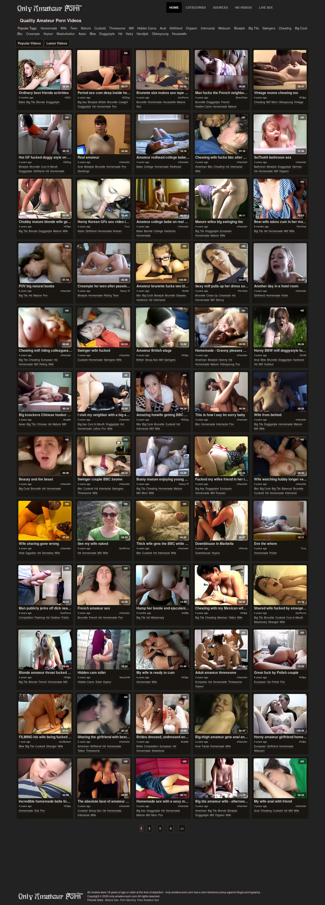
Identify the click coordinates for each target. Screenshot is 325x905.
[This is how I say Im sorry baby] (221, 392)
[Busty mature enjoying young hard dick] (162, 456)
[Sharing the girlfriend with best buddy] (103, 714)
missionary (157, 617)
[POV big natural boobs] (44, 263)
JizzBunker (65, 741)
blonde (40, 102)
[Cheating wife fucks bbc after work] (221, 134)
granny (223, 359)
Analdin (67, 419)
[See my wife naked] (103, 521)
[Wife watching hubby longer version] (280, 456)
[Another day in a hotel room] (280, 263)
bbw (93, 33)
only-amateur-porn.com (50, 896)
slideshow (158, 750)
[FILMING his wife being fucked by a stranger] (44, 714)
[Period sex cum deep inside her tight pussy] (103, 70)
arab (22, 553)
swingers (268, 28)
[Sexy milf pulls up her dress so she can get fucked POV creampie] (221, 263)
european (226, 231)
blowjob (239, 28)
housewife (179, 33)
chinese (42, 424)
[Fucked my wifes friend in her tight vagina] (221, 456)
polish (273, 553)
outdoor (269, 364)
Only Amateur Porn (48, 8)
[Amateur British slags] (162, 327)
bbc (20, 33)
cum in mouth (49, 166)
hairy (129, 33)
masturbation (66, 33)
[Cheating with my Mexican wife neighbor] (221, 585)
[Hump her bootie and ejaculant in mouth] (162, 585)
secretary (48, 553)
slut (138, 106)
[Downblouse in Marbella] (221, 521)
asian (82, 33)
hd (120, 33)
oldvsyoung (160, 33)
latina (96, 428)
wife (64, 28)
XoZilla (185, 613)
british (102, 102)
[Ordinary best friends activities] (44, 70)
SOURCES (220, 7)
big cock (301, 28)
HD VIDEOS (243, 7)
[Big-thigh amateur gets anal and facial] (221, 714)
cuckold (100, 28)
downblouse (202, 553)
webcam (224, 28)
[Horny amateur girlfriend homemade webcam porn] (280, 714)
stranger (273, 622)
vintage (298, 102)
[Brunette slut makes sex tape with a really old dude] (162, 70)
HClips (302, 97)
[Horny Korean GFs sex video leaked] (103, 199)
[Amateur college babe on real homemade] (162, 199)
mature (86, 28)
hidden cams (146, 28)
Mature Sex (112, 900)
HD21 (68, 97)
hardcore (170, 231)
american (201, 166)
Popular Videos (29, 43)
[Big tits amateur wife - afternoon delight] (221, 778)
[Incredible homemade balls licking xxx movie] (44, 778)
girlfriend (176, 28)
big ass (82, 102)
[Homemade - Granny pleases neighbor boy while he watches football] (221, 327)
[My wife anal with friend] (280, 778)
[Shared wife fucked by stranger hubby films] (280, 585)
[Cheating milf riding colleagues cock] (44, 327)
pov (114, 106)
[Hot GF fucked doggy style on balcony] (44, 134)
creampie (33, 33)
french (225, 102)
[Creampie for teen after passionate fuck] (103, 263)
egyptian (31, 553)
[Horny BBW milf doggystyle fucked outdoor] (280, 327)
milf (131, 28)
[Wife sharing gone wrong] (44, 521)
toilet (98, 682)
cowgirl (123, 102)
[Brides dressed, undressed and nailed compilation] (162, 714)
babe (22, 102)
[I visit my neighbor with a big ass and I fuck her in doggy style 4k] (103, 392)
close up (212, 295)
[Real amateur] (103, 134)
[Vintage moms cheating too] (280, 70)
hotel (284, 295)
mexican (222, 617)
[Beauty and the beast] (44, 456)
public (65, 617)
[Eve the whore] (280, 521)
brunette (112, 102)
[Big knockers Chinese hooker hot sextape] (44, 392)
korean (117, 231)
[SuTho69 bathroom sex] (280, 134)
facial (205, 746)
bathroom (260, 166)
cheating (285, 28)
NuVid (185, 290)
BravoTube (241, 97)
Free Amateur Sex (148, 900)
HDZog (126, 97)
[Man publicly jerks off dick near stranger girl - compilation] (44, 585)
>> (182, 828)
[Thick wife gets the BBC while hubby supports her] (162, 521)
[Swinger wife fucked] (103, 327)
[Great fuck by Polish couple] (280, 649)
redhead (175, 166)
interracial (208, 28)
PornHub (301, 226)
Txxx (127, 226)
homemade (49, 28)
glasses (181, 295)
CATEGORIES (196, 7)
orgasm (191, 28)
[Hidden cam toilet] (103, 649)
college (148, 166)
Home (174, 7)
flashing (39, 617)
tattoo (232, 617)
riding (108, 295)
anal (163, 28)
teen (73, 28)
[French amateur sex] (103, 585)
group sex (151, 359)
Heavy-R (125, 290)
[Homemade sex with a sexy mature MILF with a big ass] (162, 778)
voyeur (48, 33)
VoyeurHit (124, 677)
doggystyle (107, 33)
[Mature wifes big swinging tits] (221, 199)
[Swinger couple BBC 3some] (103, 456)
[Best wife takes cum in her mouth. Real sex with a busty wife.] (280, 199)
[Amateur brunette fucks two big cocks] (162, 263)
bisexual (287, 488)
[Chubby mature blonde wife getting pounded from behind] (44, 199)
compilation (26, 617)
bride (139, 746)
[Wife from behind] (280, 392)
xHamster (124, 162)
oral (36, 810)
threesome (117, 28)
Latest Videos (56, 43)
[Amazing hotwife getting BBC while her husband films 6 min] (162, 392)
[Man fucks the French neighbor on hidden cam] (221, 70)
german (297, 166)
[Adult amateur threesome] (221, 649)
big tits (254, 28)
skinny (220, 300)
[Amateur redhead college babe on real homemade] (162, 134)
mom (274, 102)
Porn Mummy (128, 900)
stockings (83, 171)
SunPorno (183, 97)
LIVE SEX (266, 7)
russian (221, 493)
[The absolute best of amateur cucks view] (103, 778)
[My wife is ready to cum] (162, 649)
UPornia (243, 548)
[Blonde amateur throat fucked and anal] (44, 649)
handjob (142, 33)
